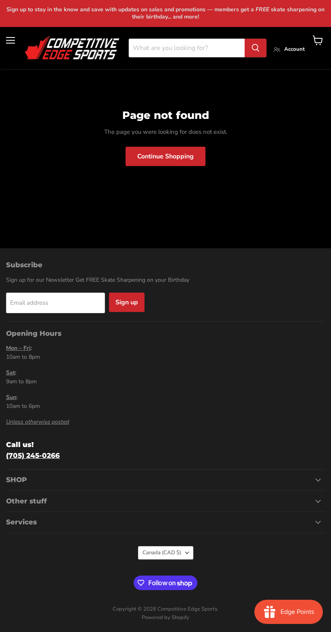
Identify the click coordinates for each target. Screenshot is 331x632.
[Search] (255, 48)
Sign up (126, 302)
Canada (161, 552)
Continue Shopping (165, 156)
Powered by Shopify (165, 617)
